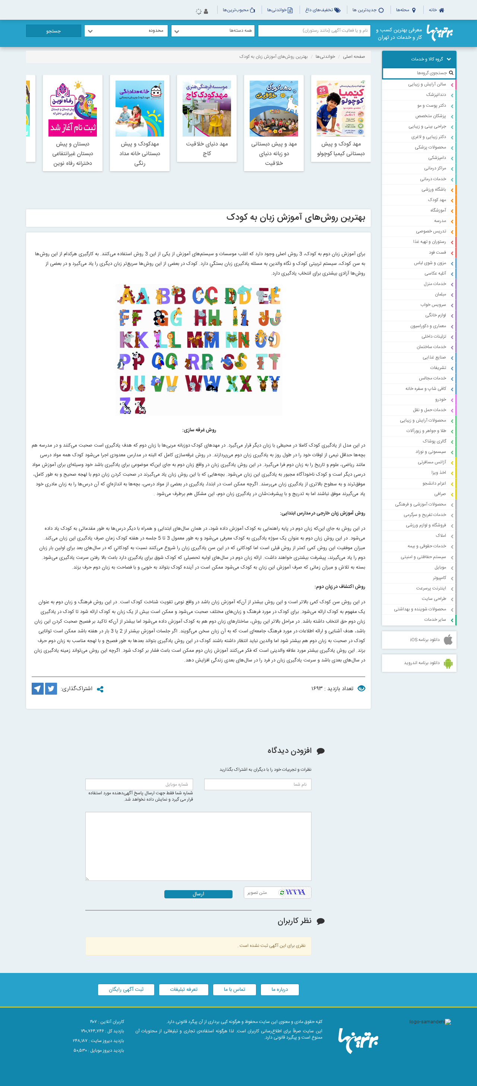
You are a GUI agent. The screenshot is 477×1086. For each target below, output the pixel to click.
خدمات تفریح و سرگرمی (425, 515)
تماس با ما (234, 989)
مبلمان (440, 294)
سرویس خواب (433, 305)
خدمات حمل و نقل (429, 410)
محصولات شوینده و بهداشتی (420, 609)
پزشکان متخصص (431, 116)
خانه (433, 10)
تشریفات (438, 368)
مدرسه (440, 221)
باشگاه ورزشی (433, 189)
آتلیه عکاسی (435, 273)
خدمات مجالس (432, 378)
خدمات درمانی (433, 179)
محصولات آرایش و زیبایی (423, 420)
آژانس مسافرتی (432, 462)
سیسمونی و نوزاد (431, 452)
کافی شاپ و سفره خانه (425, 388)
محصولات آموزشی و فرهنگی (420, 504)
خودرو (440, 399)
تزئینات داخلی (433, 336)
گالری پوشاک (434, 441)
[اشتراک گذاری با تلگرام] (38, 693)
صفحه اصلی (354, 56)
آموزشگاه (438, 210)
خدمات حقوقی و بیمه (427, 546)
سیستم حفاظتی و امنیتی (423, 557)
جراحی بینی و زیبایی (427, 126)
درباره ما (280, 989)
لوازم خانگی (435, 315)
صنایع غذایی (434, 357)
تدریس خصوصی (431, 231)
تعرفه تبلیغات (184, 989)
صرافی (440, 494)
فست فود (437, 252)
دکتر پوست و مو (431, 105)
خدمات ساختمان (431, 347)
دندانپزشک (436, 94)
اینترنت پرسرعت (431, 588)
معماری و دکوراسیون (428, 326)
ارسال (198, 894)
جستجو (53, 31)
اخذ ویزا (439, 472)
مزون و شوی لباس (430, 263)
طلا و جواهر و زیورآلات (426, 431)
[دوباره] (281, 892)
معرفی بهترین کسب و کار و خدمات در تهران (399, 34)
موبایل (440, 567)
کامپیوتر (439, 578)
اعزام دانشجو (434, 483)
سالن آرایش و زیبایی (427, 84)
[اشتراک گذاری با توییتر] (51, 693)
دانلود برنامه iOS (425, 640)
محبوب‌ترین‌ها (236, 10)
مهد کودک (437, 200)
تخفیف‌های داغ (319, 10)
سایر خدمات (435, 619)
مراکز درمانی (435, 168)
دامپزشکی (437, 158)
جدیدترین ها (365, 10)
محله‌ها (403, 10)
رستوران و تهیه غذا (429, 241)
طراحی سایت (434, 599)
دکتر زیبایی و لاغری (428, 137)
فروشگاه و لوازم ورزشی (426, 525)
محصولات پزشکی (430, 147)
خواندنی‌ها (277, 10)
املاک (441, 535)
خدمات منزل (435, 284)
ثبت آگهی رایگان (126, 989)
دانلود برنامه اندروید (422, 663)
